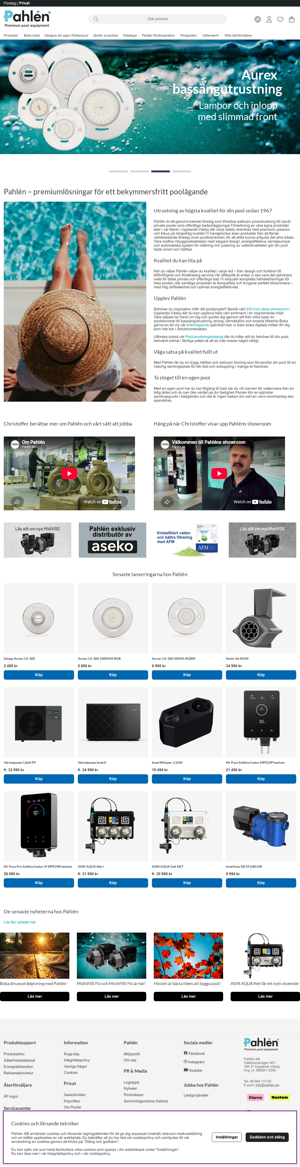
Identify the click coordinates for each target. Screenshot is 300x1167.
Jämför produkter (105, 35)
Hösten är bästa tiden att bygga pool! (187, 983)
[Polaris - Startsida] (27, 19)
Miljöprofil (132, 1054)
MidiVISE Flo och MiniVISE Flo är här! (111, 983)
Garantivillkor (75, 1095)
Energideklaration (18, 1067)
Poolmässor (133, 1095)
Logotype (131, 1082)
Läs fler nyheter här (20, 922)
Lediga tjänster (196, 1095)
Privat (24, 3)
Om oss (130, 1060)
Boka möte (32, 35)
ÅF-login (11, 1096)
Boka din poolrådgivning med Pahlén (33, 983)
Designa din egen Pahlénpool (66, 35)
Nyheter (130, 1088)
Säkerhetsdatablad (19, 1060)
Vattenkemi (210, 35)
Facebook (196, 1054)
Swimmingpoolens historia (146, 1101)
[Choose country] (258, 19)
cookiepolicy (99, 1154)
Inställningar (227, 1137)
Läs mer (35, 996)
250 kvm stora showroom (267, 309)
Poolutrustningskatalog (204, 337)
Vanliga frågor (75, 1066)
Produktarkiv (14, 1054)
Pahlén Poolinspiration (158, 35)
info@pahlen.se (267, 1085)
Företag (10, 3)
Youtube (195, 1070)
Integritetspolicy (77, 1060)
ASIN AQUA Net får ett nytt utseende (265, 983)
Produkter (11, 35)
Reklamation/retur (18, 1073)
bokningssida (198, 325)
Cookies (71, 1072)
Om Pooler (72, 1107)
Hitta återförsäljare (238, 35)
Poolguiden (188, 35)
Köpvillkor (72, 1101)
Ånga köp (71, 1054)
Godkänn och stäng (267, 1137)
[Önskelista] (280, 19)
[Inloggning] (269, 19)
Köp (39, 779)
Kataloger (130, 35)
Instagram (196, 1062)
